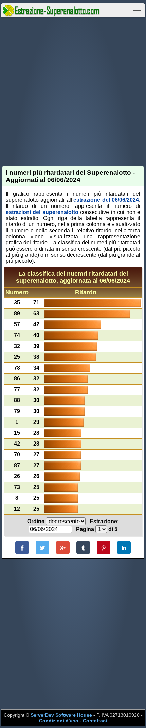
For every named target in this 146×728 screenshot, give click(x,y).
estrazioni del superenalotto (42, 212)
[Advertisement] (73, 91)
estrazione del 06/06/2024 (106, 200)
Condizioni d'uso (58, 720)
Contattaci (95, 720)
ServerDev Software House (61, 715)
